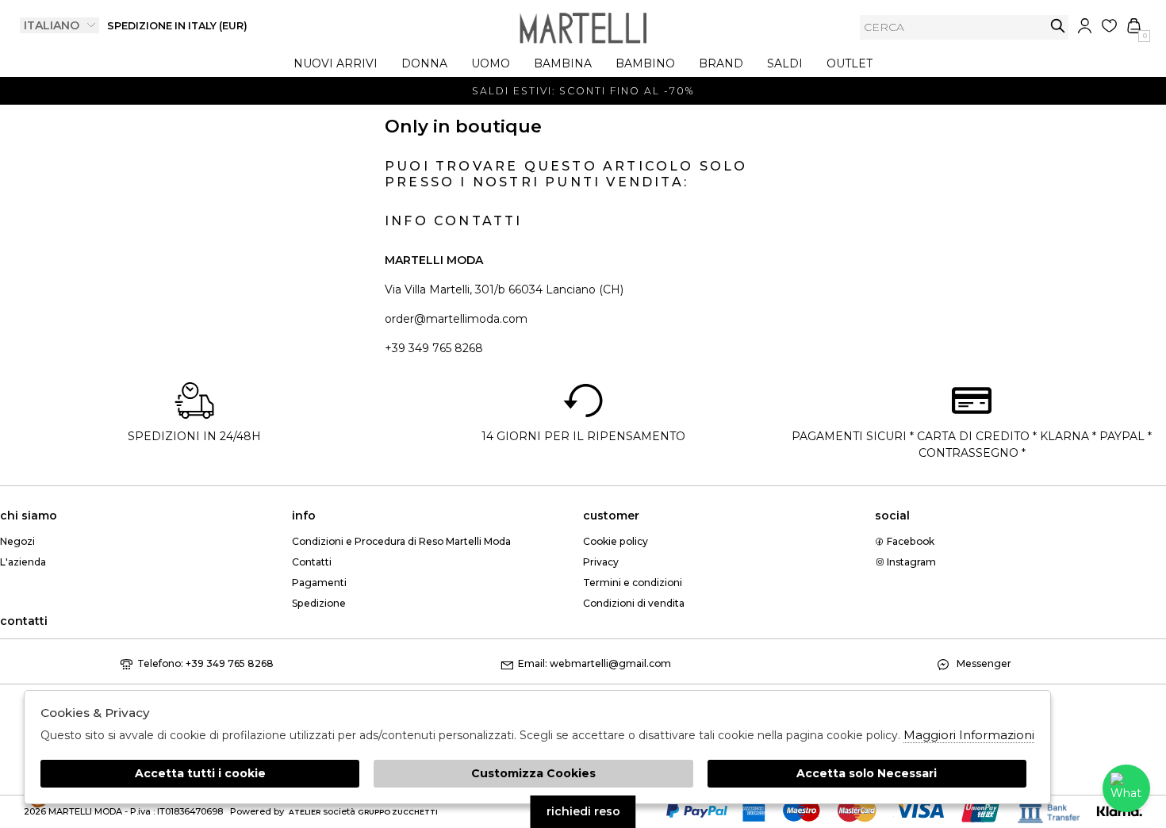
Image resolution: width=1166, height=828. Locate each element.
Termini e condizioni (632, 582)
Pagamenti (319, 582)
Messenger (982, 663)
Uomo (490, 63)
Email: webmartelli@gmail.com (594, 663)
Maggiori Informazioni (968, 734)
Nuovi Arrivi (335, 63)
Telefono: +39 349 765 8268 (205, 663)
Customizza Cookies (533, 773)
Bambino (645, 63)
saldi (785, 63)
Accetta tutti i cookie (200, 773)
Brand (721, 63)
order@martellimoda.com (456, 319)
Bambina (563, 63)
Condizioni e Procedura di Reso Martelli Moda (401, 541)
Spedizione (319, 603)
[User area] (1084, 25)
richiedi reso (583, 811)
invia (1057, 25)
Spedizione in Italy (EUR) (177, 26)
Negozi (17, 541)
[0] (1134, 25)
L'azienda (23, 562)
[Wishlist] (1109, 25)
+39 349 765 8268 (434, 348)
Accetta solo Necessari (866, 773)
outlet (850, 63)
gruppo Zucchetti (398, 811)
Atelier (304, 811)
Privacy (601, 562)
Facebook (909, 541)
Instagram (910, 562)
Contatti (312, 562)
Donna (424, 63)
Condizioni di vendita (634, 603)
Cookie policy (615, 541)
